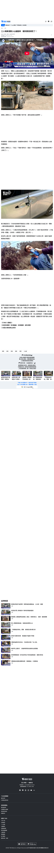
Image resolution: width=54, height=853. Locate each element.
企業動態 (3, 822)
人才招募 (3, 824)
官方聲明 (3, 836)
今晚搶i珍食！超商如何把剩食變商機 (27, 367)
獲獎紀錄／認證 (4, 838)
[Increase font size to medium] (46, 21)
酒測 (7, 351)
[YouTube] (31, 790)
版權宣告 (3, 813)
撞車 (16, 351)
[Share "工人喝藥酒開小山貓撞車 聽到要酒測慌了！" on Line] (48, 21)
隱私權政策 (3, 807)
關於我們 (3, 798)
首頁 (2, 28)
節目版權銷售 (4, 830)
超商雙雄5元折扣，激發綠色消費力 (27, 365)
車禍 (12, 351)
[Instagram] (28, 790)
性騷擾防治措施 (4, 809)
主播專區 (3, 826)
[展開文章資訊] (51, 34)
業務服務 (3, 834)
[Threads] (25, 790)
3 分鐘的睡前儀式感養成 (27, 360)
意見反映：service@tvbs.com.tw (27, 784)
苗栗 (20, 351)
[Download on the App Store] (22, 843)
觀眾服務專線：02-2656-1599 (27, 786)
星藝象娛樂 (3, 828)
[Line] (22, 790)
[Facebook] (20, 790)
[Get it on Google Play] (31, 843)
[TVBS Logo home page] (5, 21)
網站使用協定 (4, 811)
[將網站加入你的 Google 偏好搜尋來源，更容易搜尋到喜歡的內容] (27, 387)
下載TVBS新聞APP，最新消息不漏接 (27, 382)
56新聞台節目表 (4, 800)
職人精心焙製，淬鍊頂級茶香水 (27, 359)
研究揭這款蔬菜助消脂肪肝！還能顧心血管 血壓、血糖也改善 (19, 25)
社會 (5, 28)
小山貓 (25, 351)
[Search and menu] (51, 21)
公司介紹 (3, 820)
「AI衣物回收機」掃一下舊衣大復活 (27, 368)
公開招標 (3, 832)
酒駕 (3, 351)
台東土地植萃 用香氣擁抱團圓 (27, 357)
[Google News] (34, 790)
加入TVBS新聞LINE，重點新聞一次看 (27, 384)
